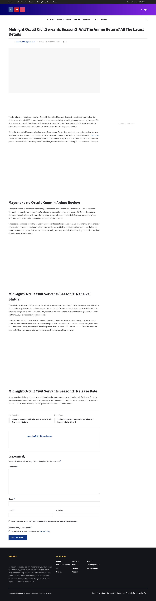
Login (144, 9)
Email (12, 510)
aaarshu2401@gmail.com (25, 42)
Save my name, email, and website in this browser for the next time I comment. (44, 521)
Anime (68, 19)
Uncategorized (93, 565)
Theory (75, 572)
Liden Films (94, 135)
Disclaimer (32, 2)
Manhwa (86, 19)
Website (59, 510)
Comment (13, 466)
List (57, 568)
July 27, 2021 (43, 42)
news (58, 42)
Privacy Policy (41, 2)
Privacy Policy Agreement (20, 527)
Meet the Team (52, 2)
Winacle (48, 593)
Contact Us (24, 2)
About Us (16, 2)
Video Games (92, 568)
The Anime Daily (18, 593)
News (59, 19)
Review (104, 19)
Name (12, 499)
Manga (77, 19)
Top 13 (96, 19)
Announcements (63, 565)
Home (10, 2)
